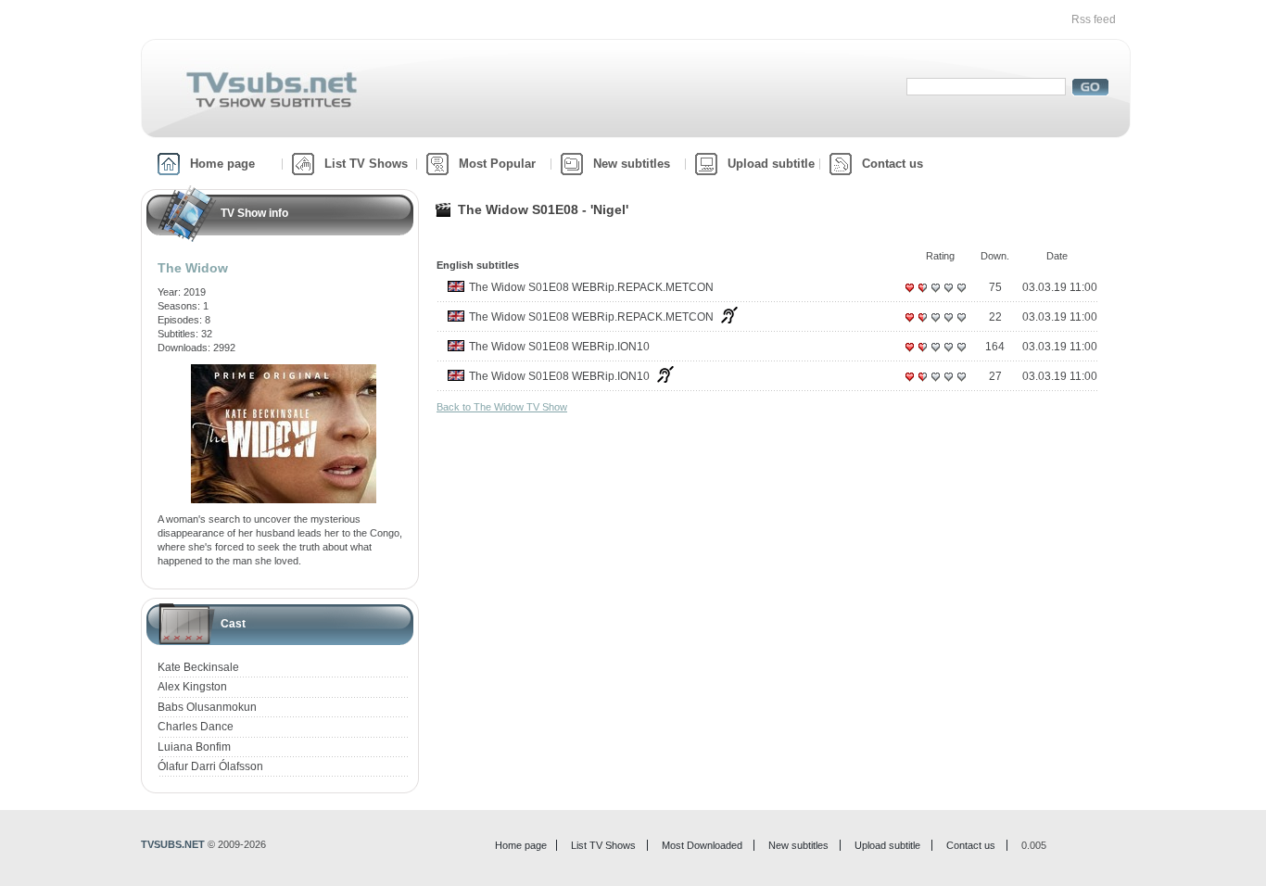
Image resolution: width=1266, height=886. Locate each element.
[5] (961, 294)
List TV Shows (366, 164)
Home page (222, 164)
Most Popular (497, 164)
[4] (948, 294)
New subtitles (631, 164)
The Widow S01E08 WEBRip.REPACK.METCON (591, 287)
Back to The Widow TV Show (502, 406)
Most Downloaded (702, 845)
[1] (909, 294)
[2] (922, 294)
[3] (935, 294)
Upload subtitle (771, 164)
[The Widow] (283, 370)
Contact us (892, 164)
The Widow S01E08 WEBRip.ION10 (559, 346)
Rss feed (1093, 19)
